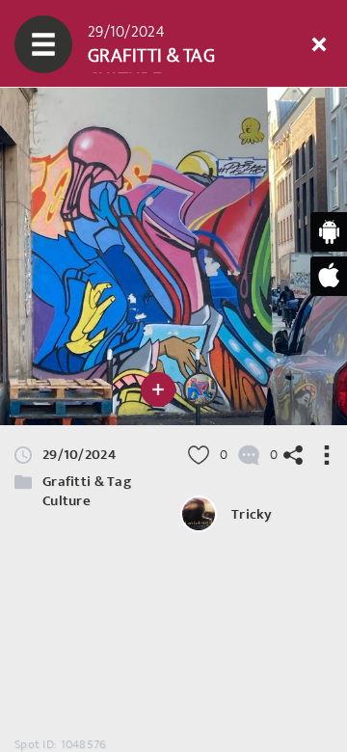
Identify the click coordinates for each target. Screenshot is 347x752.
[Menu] (43, 44)
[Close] (319, 44)
